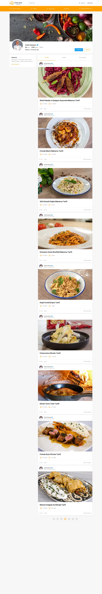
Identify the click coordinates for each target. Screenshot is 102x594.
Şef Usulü (51, 8)
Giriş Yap (89, 3)
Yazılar (64, 57)
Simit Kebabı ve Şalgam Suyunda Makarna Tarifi (60, 100)
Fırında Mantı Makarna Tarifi (51, 151)
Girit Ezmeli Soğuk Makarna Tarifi (53, 201)
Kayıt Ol (83, 3)
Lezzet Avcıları (16, 8)
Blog (67, 8)
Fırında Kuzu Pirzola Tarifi (50, 454)
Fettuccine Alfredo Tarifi (50, 353)
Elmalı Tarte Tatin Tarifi (49, 404)
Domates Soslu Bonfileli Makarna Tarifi (56, 252)
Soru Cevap (82, 57)
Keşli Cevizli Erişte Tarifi (50, 302)
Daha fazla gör (15, 64)
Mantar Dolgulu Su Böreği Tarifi (53, 505)
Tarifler (35, 8)
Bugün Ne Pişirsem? (86, 8)
